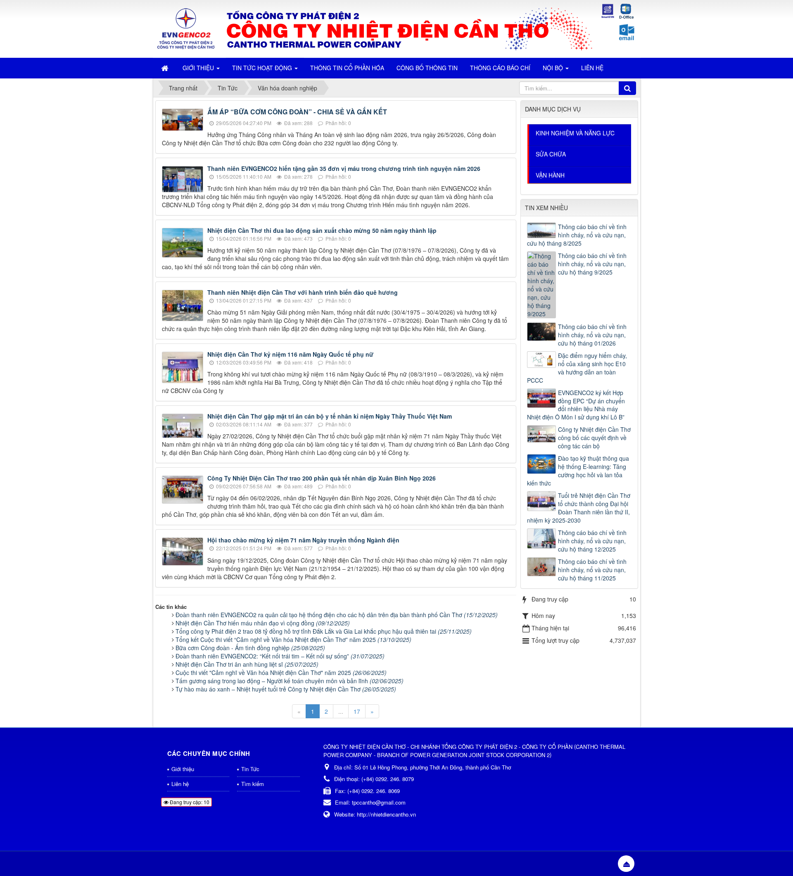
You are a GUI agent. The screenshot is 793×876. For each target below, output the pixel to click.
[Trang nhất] (165, 68)
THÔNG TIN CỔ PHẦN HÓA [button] (347, 68)
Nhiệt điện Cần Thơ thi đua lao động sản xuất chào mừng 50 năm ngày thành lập (322, 230)
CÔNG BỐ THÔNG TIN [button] (427, 68)
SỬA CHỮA (551, 154)
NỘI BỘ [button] (554, 68)
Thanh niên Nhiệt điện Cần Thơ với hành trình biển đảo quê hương (302, 292)
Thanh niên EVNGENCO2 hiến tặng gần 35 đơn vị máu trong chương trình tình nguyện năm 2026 (343, 168)
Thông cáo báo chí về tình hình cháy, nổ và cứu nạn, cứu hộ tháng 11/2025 (592, 569)
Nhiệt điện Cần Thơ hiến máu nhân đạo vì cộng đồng (263, 623)
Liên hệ (180, 784)
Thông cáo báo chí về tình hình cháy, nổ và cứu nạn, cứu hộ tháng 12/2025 (592, 540)
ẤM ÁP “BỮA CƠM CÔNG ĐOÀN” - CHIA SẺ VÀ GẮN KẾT (297, 111)
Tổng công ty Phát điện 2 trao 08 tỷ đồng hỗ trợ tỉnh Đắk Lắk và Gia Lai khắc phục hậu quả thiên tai (324, 631)
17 (357, 711)
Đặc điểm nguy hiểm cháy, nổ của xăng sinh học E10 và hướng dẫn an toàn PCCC (577, 367)
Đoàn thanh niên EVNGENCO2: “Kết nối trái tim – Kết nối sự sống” (280, 656)
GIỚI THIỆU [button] (199, 68)
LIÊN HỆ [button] (592, 68)
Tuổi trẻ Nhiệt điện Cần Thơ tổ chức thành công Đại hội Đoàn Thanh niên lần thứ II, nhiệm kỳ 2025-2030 (578, 507)
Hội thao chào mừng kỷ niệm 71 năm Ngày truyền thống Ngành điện (303, 540)
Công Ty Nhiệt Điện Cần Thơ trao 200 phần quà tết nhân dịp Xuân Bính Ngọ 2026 (321, 478)
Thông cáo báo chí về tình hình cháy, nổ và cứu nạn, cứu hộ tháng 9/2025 (592, 263)
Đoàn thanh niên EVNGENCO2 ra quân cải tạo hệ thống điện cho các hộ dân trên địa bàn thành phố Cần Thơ (337, 615)
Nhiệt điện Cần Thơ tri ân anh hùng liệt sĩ (247, 664)
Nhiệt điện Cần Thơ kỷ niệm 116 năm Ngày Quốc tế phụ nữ (290, 354)
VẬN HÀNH (550, 175)
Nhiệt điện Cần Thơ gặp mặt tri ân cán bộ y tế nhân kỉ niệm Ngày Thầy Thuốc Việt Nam (329, 416)
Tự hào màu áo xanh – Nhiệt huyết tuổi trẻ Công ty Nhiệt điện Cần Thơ (286, 689)
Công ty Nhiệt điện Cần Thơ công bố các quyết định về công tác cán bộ (594, 437)
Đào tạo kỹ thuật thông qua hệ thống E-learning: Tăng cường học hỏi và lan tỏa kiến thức (578, 470)
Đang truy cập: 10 (189, 801)
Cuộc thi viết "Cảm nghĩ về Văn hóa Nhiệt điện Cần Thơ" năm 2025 (281, 672)
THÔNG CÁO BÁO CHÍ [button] (500, 68)
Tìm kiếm (252, 784)
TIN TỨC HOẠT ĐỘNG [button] (263, 68)
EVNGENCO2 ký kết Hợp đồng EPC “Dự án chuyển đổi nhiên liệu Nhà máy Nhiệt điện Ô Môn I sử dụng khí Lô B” (576, 404)
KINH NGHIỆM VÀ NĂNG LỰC (575, 133)
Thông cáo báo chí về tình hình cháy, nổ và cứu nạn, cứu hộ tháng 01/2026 (592, 334)
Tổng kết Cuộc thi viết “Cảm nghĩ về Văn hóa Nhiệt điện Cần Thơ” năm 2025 (293, 639)
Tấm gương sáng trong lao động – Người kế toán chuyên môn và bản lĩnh (290, 681)
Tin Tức (250, 769)
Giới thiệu (182, 769)
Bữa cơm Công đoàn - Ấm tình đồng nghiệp (250, 648)
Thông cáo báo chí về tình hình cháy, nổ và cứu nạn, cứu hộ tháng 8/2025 (577, 235)
